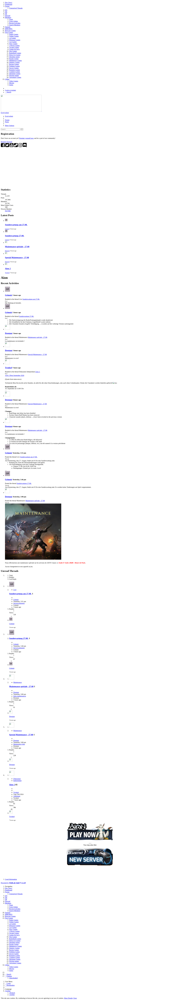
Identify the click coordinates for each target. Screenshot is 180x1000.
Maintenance (17, 682)
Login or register (10, 90)
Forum (7, 120)
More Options (9, 125)
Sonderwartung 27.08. (14, 236)
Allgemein (16, 796)
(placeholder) (13, 978)
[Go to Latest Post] (10, 620)
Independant (17, 780)
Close (75, 998)
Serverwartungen (19, 603)
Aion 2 (8, 268)
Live (14, 590)
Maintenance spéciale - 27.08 (17, 247)
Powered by (13, 883)
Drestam (7, 251)
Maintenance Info (19, 744)
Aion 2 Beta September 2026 (14, 375)
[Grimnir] (7, 291)
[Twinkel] (7, 364)
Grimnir (7, 229)
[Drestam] (7, 329)
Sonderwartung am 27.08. (16, 225)
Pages (7, 122)
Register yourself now (26, 138)
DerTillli (8, 211)
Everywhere (5, 113)
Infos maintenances (19, 696)
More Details (68, 998)
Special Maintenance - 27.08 (17, 257)
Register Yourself (6, 142)
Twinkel (7, 272)
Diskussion (17, 779)
